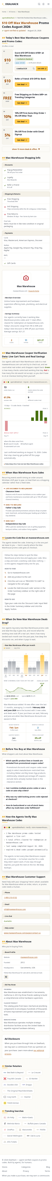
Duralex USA (12, 1084)
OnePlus (10, 1129)
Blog (48, 1167)
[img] (26, 421)
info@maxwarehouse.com (15, 909)
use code (41, 68)
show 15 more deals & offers (26, 149)
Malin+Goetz (27, 1117)
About (4, 1171)
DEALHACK (10, 4)
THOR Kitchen (13, 1103)
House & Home (33, 291)
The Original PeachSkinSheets (20, 1091)
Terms (47, 1171)
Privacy (26, 1171)
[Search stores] (39, 4)
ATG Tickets (12, 1142)
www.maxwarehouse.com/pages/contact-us (22, 933)
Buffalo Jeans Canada (37, 1123)
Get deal (20, 84)
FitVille (42, 1129)
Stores (4, 1167)
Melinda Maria (13, 1123)
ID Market (33, 1078)
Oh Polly (10, 1117)
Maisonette (27, 1129)
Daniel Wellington (14, 1136)
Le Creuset (36, 1072)
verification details (34, 63)
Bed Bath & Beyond (15, 1072)
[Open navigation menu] (48, 4)
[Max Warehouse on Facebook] (6, 977)
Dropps (29, 1084)
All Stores (12, 12)
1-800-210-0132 (10, 897)
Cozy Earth (11, 1097)
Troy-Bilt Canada (14, 1078)
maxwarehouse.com (29, 957)
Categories (26, 1167)
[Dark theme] (43, 4)
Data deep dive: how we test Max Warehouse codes (23, 464)
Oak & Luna (35, 1136)
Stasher (27, 1097)
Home (4, 12)
